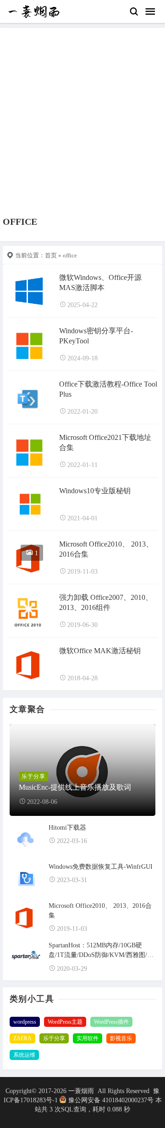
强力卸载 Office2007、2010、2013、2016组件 (106, 602)
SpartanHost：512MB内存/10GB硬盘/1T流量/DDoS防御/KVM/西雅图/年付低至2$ (101, 951)
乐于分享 (54, 1038)
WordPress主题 (65, 1022)
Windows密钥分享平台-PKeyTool (96, 336)
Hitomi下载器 (67, 827)
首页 (51, 255)
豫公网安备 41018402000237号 (111, 1100)
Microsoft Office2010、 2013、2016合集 (106, 549)
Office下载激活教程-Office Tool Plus (108, 389)
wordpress (24, 1022)
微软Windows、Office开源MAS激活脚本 (100, 282)
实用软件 (88, 1038)
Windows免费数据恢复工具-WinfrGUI (101, 866)
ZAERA (22, 1038)
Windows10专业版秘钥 (95, 491)
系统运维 (24, 1055)
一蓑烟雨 (82, 1091)
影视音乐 (121, 1038)
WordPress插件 (111, 1022)
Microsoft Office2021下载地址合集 (105, 442)
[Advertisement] (82, 128)
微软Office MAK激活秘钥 (100, 651)
